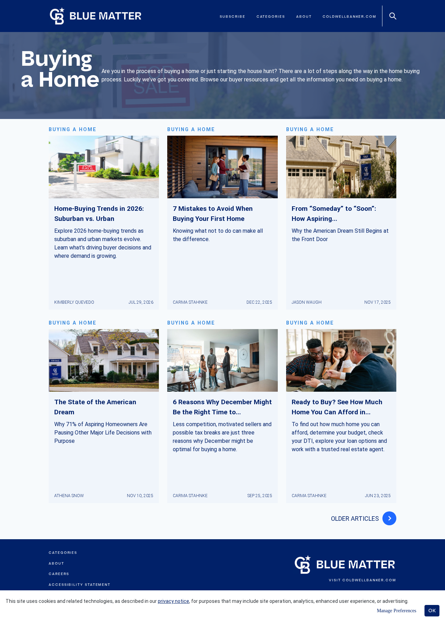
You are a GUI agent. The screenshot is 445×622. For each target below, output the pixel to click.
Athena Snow (69, 495)
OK (432, 610)
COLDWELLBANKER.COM (369, 580)
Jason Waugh (307, 302)
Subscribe (232, 16)
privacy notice (173, 601)
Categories (271, 16)
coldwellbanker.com (350, 16)
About (304, 16)
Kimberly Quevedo (74, 302)
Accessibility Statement (80, 584)
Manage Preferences (396, 610)
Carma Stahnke (190, 302)
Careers (59, 574)
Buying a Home (73, 130)
